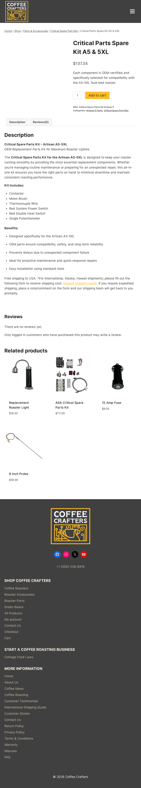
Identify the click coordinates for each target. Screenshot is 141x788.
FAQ (7, 757)
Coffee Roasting (16, 695)
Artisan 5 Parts (94, 110)
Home (8, 676)
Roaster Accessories (19, 594)
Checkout (11, 632)
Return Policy (14, 726)
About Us (11, 682)
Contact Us (12, 625)
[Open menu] (132, 11)
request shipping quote (80, 283)
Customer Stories (17, 713)
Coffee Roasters (16, 588)
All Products (13, 613)
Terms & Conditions (18, 738)
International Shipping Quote (25, 707)
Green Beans (14, 607)
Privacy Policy (14, 732)
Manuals (10, 751)
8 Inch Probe (18, 474)
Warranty (11, 745)
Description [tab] (17, 122)
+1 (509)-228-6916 (70, 566)
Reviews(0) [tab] (41, 122)
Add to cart (97, 95)
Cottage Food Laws (18, 657)
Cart (7, 638)
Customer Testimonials (21, 701)
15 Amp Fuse (111, 403)
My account (12, 619)
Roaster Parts (14, 601)
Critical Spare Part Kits (116, 110)
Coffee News (14, 688)
